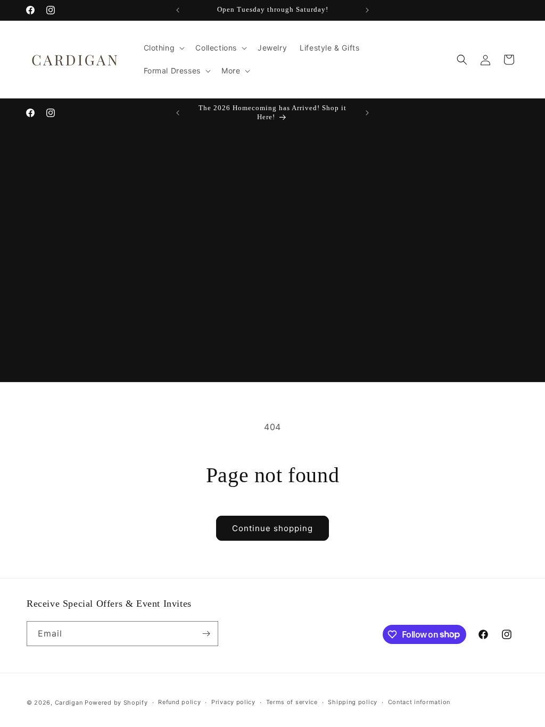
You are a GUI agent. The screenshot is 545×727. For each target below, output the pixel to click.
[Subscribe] (206, 633)
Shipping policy (352, 702)
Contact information (419, 702)
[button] (163, 48)
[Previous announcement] (177, 10)
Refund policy (179, 702)
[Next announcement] (367, 10)
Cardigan (69, 702)
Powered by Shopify (116, 702)
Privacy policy (233, 702)
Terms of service (292, 702)
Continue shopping (272, 528)
